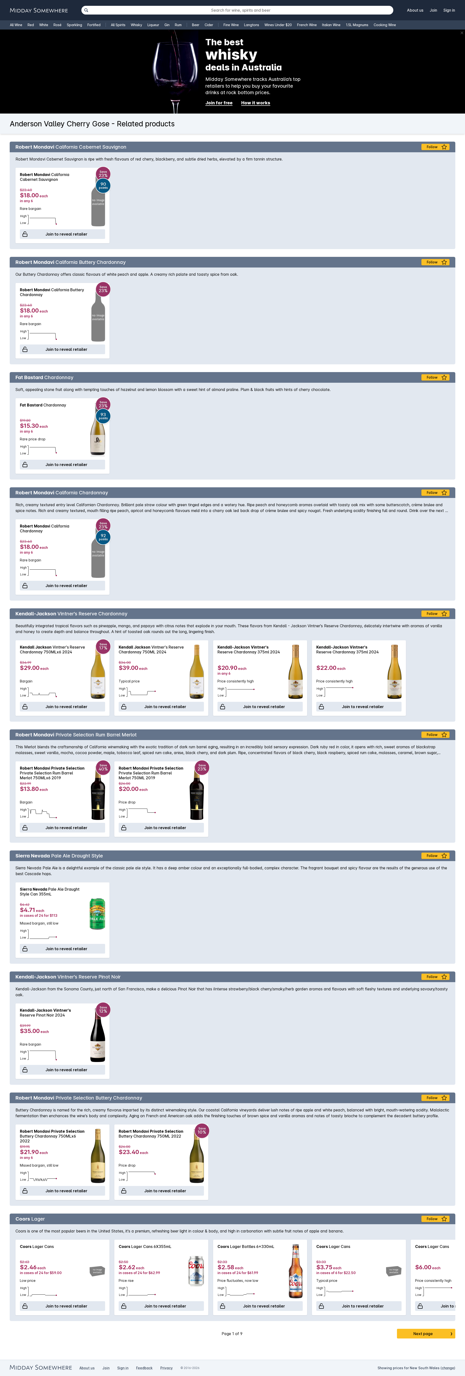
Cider (209, 25)
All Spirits (118, 25)
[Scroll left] (16, 205)
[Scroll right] (449, 205)
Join (433, 10)
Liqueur (153, 25)
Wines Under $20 (278, 25)
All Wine (16, 25)
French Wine (307, 25)
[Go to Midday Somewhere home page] (39, 10)
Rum (178, 25)
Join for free (218, 102)
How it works (255, 102)
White (43, 25)
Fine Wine (231, 25)
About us (415, 10)
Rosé (58, 25)
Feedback (144, 1368)
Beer (195, 25)
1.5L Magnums (357, 25)
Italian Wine (331, 25)
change (448, 1368)
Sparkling (74, 25)
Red (31, 25)
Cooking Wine (385, 25)
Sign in (449, 10)
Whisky (136, 25)
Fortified (94, 25)
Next (433, 1333)
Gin (167, 25)
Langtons (251, 25)
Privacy (166, 1368)
